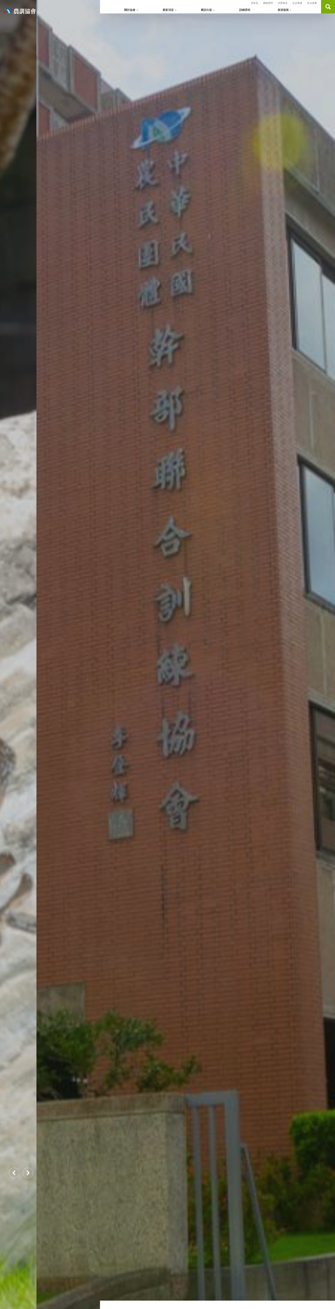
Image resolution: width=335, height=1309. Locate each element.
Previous (14, 1173)
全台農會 (297, 3)
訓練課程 (244, 10)
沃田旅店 (283, 3)
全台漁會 (312, 3)
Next (28, 1173)
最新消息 (168, 10)
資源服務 (283, 10)
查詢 (328, 6)
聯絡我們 (268, 3)
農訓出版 (206, 10)
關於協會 (129, 10)
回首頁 (254, 3)
